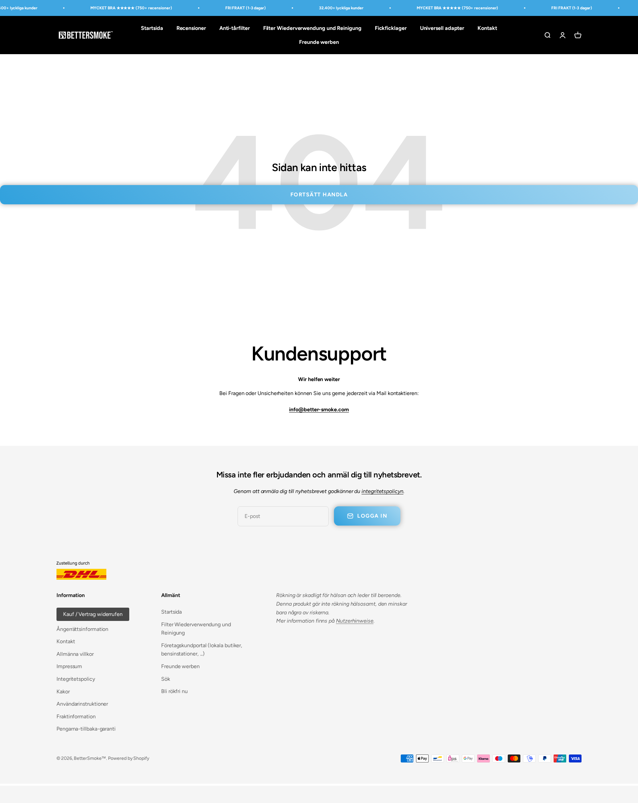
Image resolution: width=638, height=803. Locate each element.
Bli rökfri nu (174, 691)
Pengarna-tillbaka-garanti (86, 729)
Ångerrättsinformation (82, 629)
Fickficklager (391, 28)
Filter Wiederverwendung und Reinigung (312, 28)
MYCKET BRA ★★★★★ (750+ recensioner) (131, 8)
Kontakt (487, 28)
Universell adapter (442, 28)
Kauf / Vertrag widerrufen (93, 614)
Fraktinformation (76, 716)
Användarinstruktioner (82, 704)
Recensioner (191, 28)
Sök (165, 679)
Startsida (152, 28)
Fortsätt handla (319, 194)
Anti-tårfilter (234, 28)
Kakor (63, 691)
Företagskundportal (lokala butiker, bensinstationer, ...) (201, 649)
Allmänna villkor (75, 654)
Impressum (69, 666)
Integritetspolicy (75, 679)
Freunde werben (319, 42)
